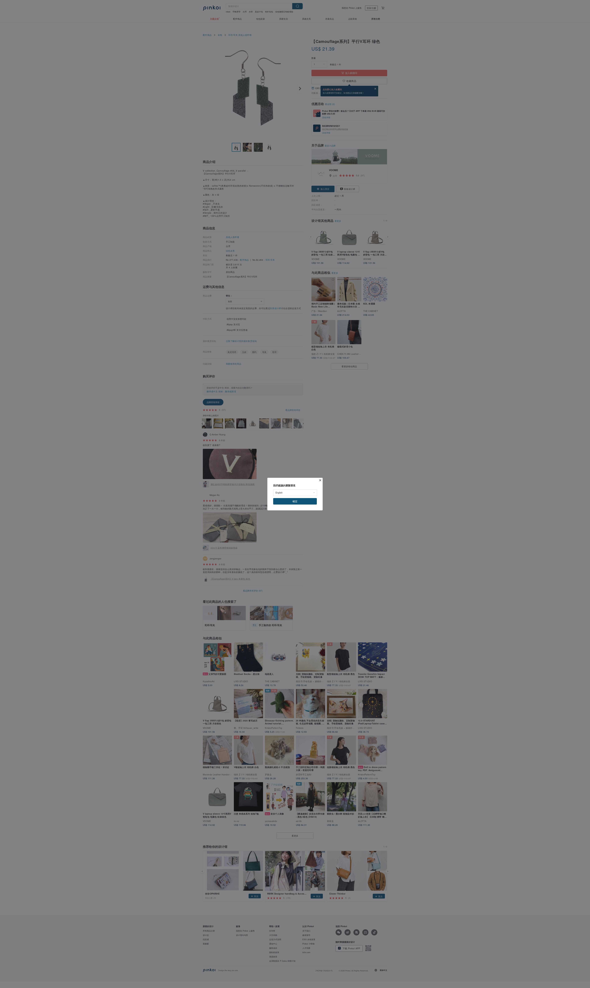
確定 (295, 501)
